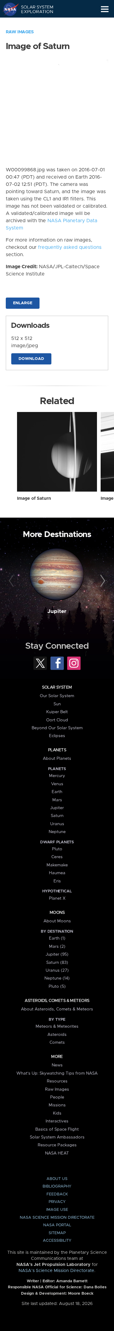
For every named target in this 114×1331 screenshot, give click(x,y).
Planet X (57, 898)
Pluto (57, 849)
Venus (57, 784)
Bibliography (57, 1186)
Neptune (57, 832)
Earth (57, 792)
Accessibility (57, 1241)
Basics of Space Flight (57, 1129)
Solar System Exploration (34, 9)
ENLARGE (22, 303)
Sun (57, 704)
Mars (57, 800)
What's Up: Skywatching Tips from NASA (57, 1073)
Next (102, 581)
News (57, 1065)
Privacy (57, 1202)
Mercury (57, 776)
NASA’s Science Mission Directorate (56, 1271)
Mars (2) (57, 946)
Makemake (57, 865)
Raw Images (20, 32)
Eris (57, 881)
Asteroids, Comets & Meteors (57, 1001)
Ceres (57, 857)
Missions (57, 1105)
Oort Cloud (57, 720)
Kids (57, 1113)
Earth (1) (57, 938)
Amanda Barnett (72, 1281)
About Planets (57, 758)
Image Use (57, 1210)
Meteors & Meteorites (57, 1026)
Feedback (57, 1194)
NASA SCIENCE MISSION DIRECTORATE (57, 1218)
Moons (57, 913)
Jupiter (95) (57, 954)
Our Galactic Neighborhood (34, 23)
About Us (57, 1179)
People (57, 1097)
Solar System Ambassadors (57, 1137)
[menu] (105, 9)
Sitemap (57, 1233)
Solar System (57, 687)
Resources (57, 1081)
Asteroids (57, 1035)
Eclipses (57, 736)
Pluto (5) (57, 986)
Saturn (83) (57, 962)
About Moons (57, 921)
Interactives (57, 1121)
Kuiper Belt (57, 712)
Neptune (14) (57, 978)
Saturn (57, 816)
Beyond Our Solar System (57, 728)
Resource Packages (57, 1145)
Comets (57, 1042)
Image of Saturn (34, 498)
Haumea (57, 873)
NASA (8, 9)
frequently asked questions (70, 247)
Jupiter (56, 611)
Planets (57, 750)
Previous (12, 581)
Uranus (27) (57, 970)
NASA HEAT (57, 1153)
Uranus (57, 824)
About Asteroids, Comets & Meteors (57, 1009)
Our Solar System (57, 696)
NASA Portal (57, 1225)
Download (31, 359)
